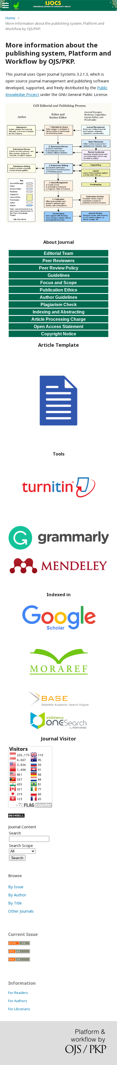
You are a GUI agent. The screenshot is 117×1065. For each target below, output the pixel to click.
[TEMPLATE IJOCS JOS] (58, 436)
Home (10, 17)
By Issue (15, 886)
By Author (17, 894)
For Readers (18, 992)
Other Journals (21, 911)
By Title (15, 903)
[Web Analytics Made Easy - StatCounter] (16, 816)
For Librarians (19, 1008)
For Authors (17, 1000)
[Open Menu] (5, 5)
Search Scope (21, 845)
